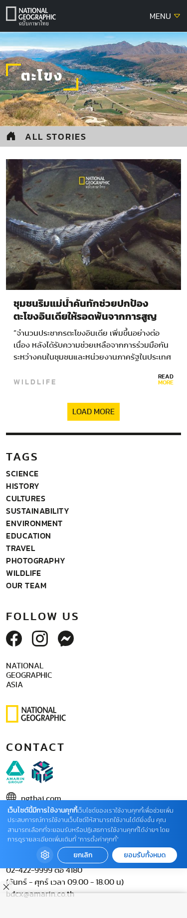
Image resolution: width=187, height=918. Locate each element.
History (23, 486)
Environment (34, 523)
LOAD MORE (93, 412)
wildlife (35, 381)
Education (28, 536)
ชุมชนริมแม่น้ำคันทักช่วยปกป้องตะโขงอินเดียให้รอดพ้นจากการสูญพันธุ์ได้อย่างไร (85, 317)
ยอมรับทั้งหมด (145, 855)
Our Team (26, 585)
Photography (36, 560)
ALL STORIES (56, 136)
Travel (20, 548)
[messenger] (66, 639)
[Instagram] (40, 639)
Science (22, 473)
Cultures (25, 498)
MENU (161, 16)
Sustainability (37, 511)
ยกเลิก (82, 855)
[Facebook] (14, 639)
